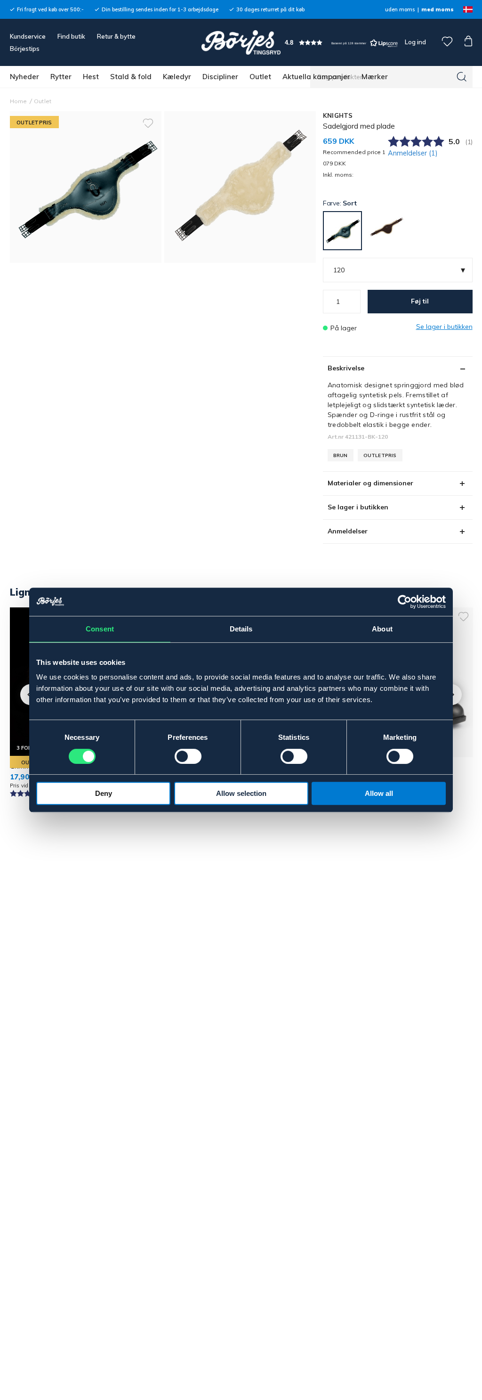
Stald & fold (131, 76)
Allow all (379, 793)
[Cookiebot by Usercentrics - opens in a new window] (404, 602)
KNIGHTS (338, 115)
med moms (437, 9)
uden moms (400, 9)
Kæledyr (177, 76)
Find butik (71, 36)
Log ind (415, 42)
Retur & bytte (116, 36)
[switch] (188, 756)
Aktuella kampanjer (316, 76)
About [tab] (382, 629)
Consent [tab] (100, 629)
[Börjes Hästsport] (241, 42)
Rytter (61, 76)
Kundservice (28, 36)
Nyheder (24, 76)
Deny (103, 793)
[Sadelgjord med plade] (240, 187)
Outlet (260, 76)
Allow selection (241, 793)
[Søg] (462, 77)
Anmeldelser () (413, 153)
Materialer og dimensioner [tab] (370, 483)
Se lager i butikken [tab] (358, 507)
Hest (91, 76)
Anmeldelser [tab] (348, 531)
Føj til (420, 301)
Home (18, 101)
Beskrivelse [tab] (346, 368)
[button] (341, 42)
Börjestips (25, 48)
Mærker (375, 76)
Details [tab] (241, 629)
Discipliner (220, 76)
